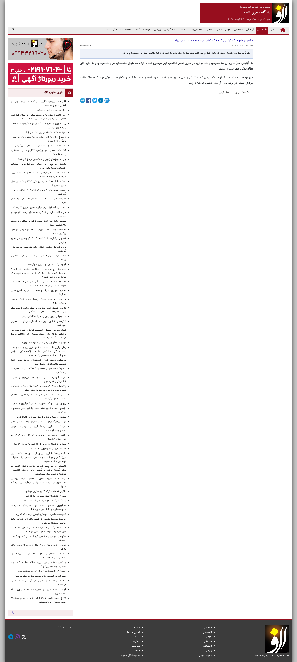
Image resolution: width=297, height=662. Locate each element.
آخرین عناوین (56, 92)
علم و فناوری (170, 30)
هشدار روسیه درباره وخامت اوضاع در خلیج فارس (41, 417)
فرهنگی (250, 30)
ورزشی (157, 30)
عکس (219, 30)
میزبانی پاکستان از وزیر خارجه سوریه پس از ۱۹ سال (39, 444)
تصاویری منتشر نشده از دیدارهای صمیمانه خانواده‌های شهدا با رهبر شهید (38, 508)
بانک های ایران (242, 93)
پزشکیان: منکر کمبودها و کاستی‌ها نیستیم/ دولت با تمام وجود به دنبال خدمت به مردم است (38, 388)
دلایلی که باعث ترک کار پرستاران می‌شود (44, 491)
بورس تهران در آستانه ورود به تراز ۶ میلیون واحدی (39, 404)
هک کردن (224, 93)
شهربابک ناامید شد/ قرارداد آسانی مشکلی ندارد (42, 571)
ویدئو (209, 30)
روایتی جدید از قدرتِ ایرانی (51, 110)
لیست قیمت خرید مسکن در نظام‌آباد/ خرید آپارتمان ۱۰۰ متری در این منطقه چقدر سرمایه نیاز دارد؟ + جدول (38, 483)
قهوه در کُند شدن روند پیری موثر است (45, 265)
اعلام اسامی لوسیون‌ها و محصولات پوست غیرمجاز (39, 576)
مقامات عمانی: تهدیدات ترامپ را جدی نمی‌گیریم (40, 146)
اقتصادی (261, 30)
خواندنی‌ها (197, 30)
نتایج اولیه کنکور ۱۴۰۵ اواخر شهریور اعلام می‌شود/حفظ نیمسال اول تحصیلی (38, 600)
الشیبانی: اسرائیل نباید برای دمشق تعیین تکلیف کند (39, 208)
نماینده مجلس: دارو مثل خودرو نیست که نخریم (40, 514)
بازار (106, 30)
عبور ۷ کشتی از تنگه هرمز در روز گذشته (45, 496)
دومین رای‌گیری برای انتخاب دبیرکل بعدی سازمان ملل (38, 422)
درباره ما (136, 642)
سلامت (184, 30)
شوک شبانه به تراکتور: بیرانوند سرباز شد (45, 132)
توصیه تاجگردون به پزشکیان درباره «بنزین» (44, 343)
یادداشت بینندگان (121, 30)
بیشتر (12, 613)
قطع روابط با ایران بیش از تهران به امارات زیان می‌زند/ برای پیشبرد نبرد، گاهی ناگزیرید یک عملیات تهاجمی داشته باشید (38, 457)
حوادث (147, 30)
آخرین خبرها (133, 632)
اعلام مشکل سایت (130, 655)
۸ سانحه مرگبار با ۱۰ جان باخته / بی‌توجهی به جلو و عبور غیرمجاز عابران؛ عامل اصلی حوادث (38, 530)
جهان (228, 30)
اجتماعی (238, 30)
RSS (137, 651)
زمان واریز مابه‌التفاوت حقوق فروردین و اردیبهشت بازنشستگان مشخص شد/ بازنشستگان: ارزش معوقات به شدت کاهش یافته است (38, 351)
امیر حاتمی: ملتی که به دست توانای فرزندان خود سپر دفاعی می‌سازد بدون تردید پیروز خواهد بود (38, 117)
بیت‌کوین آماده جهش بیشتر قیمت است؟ (44, 501)
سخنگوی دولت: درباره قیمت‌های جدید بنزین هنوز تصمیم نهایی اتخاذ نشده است (38, 362)
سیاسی (273, 30)
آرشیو (137, 628)
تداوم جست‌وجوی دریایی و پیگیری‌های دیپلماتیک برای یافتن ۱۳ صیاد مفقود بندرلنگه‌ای (38, 310)
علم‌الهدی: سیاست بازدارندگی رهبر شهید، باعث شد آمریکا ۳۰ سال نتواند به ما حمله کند (38, 284)
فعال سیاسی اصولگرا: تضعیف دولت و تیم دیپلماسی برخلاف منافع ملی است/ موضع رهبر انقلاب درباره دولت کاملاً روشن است (38, 334)
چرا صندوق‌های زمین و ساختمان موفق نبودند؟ (42, 159)
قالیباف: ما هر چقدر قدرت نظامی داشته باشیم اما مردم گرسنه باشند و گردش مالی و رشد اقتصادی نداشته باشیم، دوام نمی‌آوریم (38, 470)
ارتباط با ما (134, 637)
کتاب (137, 30)
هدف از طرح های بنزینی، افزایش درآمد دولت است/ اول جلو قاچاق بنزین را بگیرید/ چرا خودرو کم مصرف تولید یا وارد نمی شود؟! (38, 273)
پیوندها (136, 646)
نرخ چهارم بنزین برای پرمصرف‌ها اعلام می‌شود (43, 317)
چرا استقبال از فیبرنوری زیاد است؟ (48, 449)
